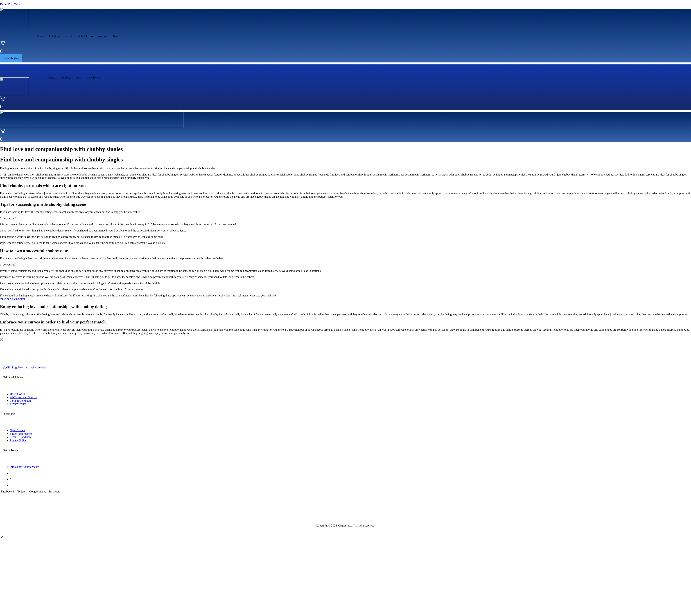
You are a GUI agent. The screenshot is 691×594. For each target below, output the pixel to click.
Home (40, 36)
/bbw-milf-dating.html (12, 298)
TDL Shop (54, 36)
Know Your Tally (10, 4)
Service (69, 36)
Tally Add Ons (85, 36)
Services (52, 77)
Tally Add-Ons (94, 77)
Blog (115, 36)
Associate (103, 36)
